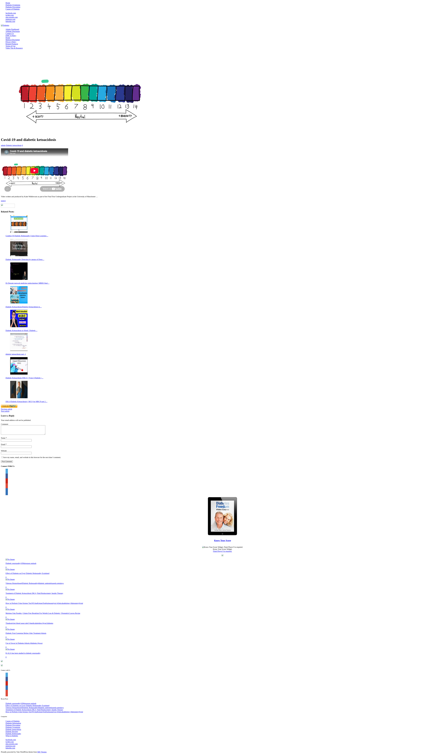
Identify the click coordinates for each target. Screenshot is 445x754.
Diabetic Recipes (12, 732)
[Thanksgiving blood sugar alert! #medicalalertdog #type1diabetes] (10, 619)
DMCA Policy (11, 36)
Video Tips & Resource (14, 48)
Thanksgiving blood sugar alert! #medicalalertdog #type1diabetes (29, 623)
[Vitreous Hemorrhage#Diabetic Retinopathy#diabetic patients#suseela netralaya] (10, 579)
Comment (4, 424)
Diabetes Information (13, 723)
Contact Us (10, 33)
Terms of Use (10, 46)
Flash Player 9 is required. (222, 551)
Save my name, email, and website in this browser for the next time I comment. (32, 457)
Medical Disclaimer (13, 40)
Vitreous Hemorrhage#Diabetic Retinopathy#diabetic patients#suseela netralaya (35, 583)
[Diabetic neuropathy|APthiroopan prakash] (10, 559)
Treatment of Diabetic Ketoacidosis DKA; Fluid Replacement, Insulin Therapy (34, 593)
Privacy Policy (11, 42)
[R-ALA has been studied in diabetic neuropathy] (10, 649)
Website (4, 451)
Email (3, 444)
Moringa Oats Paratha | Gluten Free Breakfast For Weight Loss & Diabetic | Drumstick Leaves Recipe (43, 613)
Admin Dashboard (12, 29)
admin (3, 145)
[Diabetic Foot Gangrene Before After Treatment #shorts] (10, 629)
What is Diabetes (12, 736)
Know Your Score (222, 540)
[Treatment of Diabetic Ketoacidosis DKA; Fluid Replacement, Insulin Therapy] (10, 589)
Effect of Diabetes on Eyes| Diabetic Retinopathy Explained (27, 573)
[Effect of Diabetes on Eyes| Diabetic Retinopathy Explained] (10, 569)
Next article (5, 411)
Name (3, 438)
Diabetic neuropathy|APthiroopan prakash (21, 563)
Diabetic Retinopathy (13, 734)
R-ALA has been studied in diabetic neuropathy (23, 653)
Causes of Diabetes (13, 9)
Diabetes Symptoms (13, 5)
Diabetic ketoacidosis (13, 145)
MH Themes (42, 752)
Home (8, 3)
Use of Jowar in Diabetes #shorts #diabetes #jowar (24, 643)
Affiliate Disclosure (13, 31)
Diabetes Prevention (13, 7)
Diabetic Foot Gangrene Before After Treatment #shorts (26, 633)
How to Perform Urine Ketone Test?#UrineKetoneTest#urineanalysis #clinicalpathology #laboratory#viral (44, 603)
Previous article (6, 409)
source (3, 201)
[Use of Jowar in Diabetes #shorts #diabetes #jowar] (10, 639)
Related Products (12, 44)
